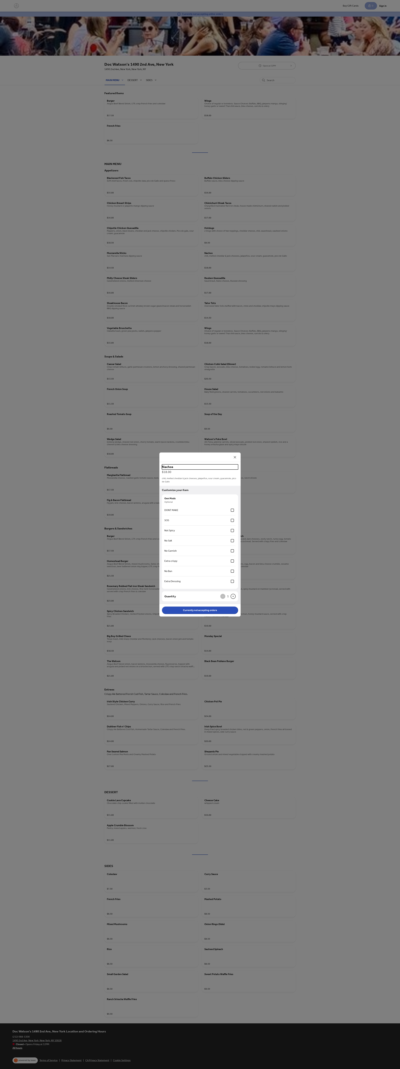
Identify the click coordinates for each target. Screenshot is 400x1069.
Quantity (170, 596)
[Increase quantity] (233, 596)
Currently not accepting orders (200, 610)
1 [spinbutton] (228, 596)
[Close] (235, 457)
